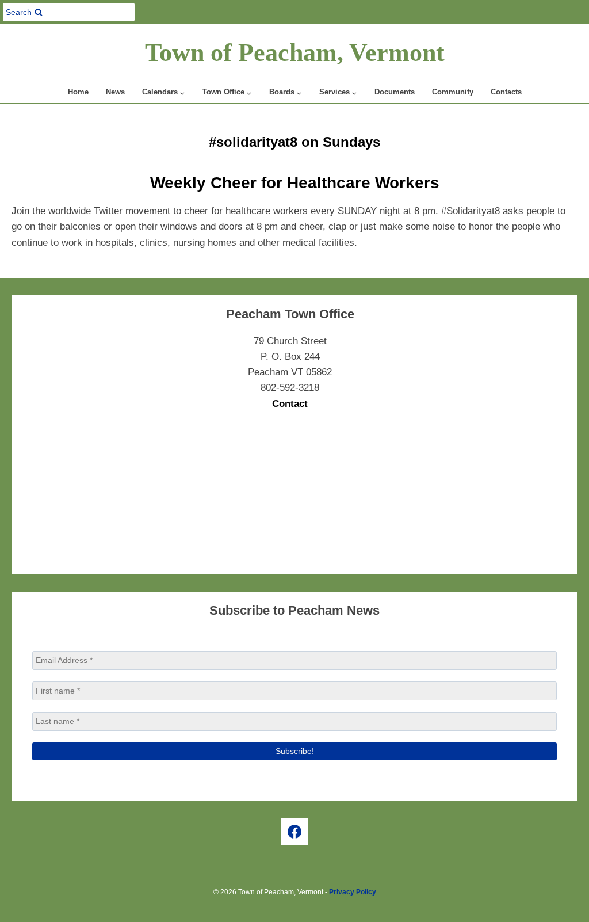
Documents (394, 91)
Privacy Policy (352, 892)
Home (78, 91)
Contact (290, 403)
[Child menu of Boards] (286, 92)
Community (452, 91)
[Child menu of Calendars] (163, 92)
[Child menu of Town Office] (227, 92)
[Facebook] (294, 831)
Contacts (506, 91)
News (115, 91)
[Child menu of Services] (338, 92)
